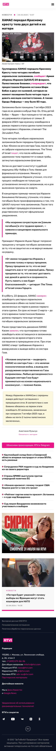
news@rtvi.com (25, 667)
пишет (14, 153)
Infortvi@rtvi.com (32, 664)
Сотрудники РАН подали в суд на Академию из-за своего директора (28, 468)
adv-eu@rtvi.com (24, 674)
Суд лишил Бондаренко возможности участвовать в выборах (24, 505)
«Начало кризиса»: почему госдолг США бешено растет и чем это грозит (26, 486)
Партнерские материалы (14, 677)
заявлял (14, 330)
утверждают (38, 83)
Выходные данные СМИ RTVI (14, 621)
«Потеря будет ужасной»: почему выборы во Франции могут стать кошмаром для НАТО (25, 598)
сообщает (40, 76)
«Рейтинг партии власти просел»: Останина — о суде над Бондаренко (28, 495)
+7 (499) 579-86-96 (15, 661)
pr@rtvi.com (23, 671)
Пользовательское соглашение (16, 625)
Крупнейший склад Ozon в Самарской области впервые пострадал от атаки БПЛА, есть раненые (26, 457)
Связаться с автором (28, 434)
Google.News (10, 693)
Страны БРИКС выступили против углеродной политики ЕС (22, 477)
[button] (53, 4)
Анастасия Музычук (28, 431)
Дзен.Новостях (14, 690)
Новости (7, 15)
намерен (41, 295)
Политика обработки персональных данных (21, 629)
